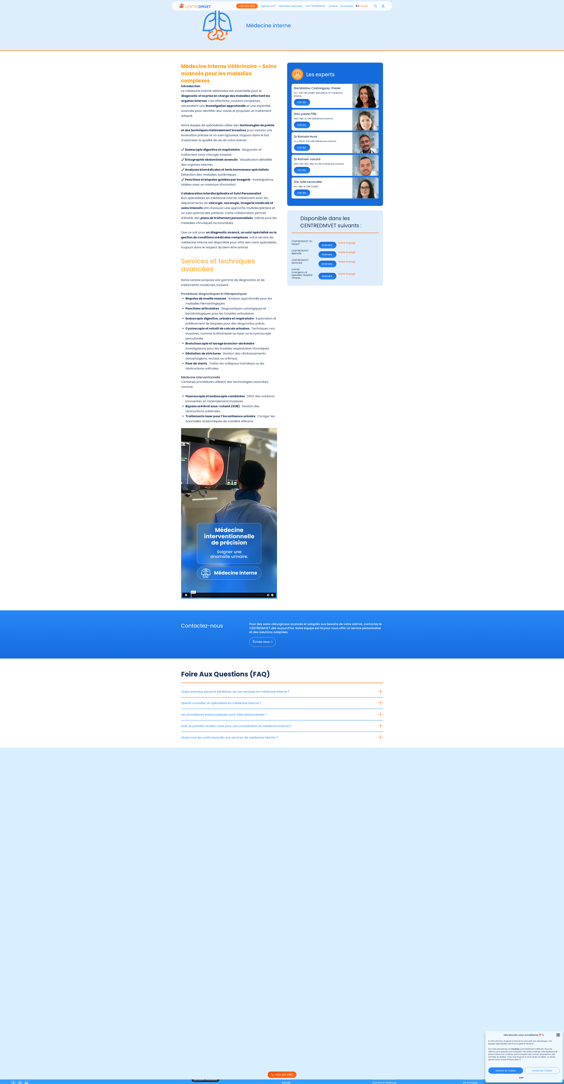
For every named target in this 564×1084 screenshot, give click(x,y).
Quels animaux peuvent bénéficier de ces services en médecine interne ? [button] (235, 692)
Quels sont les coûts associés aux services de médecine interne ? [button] (229, 737)
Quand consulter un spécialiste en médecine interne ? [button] (221, 703)
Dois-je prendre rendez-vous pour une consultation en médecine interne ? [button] (236, 726)
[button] (558, 1034)
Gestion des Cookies (542, 1070)
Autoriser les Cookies (505, 1070)
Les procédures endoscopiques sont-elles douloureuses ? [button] (224, 714)
